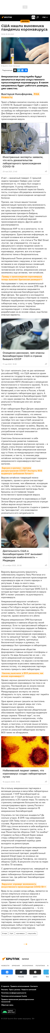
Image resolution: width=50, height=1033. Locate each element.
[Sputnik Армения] (7, 18)
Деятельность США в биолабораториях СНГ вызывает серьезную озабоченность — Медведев (22, 555)
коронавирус (20, 933)
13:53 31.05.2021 (7, 34)
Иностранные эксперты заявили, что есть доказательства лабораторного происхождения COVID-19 (23, 161)
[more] (46, 171)
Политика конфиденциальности (13, 993)
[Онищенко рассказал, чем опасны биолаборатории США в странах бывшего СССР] (25, 334)
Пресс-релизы (14, 989)
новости (5, 965)
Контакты (34, 986)
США (11, 933)
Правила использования (19, 986)
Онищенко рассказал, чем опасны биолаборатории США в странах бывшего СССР (24, 356)
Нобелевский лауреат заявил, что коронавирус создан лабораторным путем (24, 773)
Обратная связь (7, 1005)
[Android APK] (8, 1012)
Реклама (4, 989)
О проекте (5, 986)
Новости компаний (28, 989)
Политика (40, 965)
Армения (16, 965)
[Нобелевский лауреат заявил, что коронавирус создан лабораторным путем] (25, 751)
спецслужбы (32, 933)
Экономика (27, 965)
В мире (4, 933)
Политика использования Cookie (14, 996)
